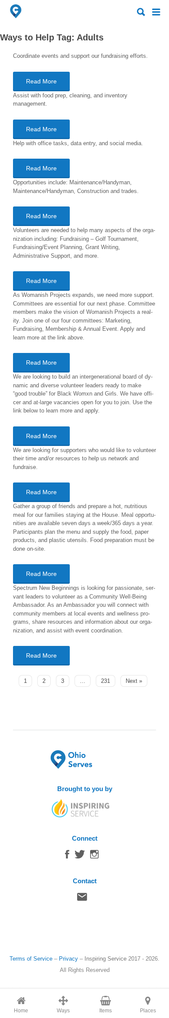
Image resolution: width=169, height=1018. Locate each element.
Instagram (94, 856)
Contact (82, 899)
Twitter (80, 856)
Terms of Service (31, 958)
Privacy (68, 958)
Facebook (67, 856)
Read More (41, 81)
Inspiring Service (105, 958)
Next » (134, 681)
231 (105, 681)
